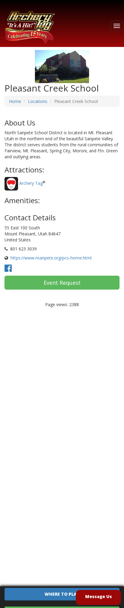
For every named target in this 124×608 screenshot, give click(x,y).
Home (15, 101)
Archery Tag (31, 183)
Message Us (98, 596)
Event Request (62, 282)
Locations (37, 101)
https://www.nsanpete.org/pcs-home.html (51, 258)
